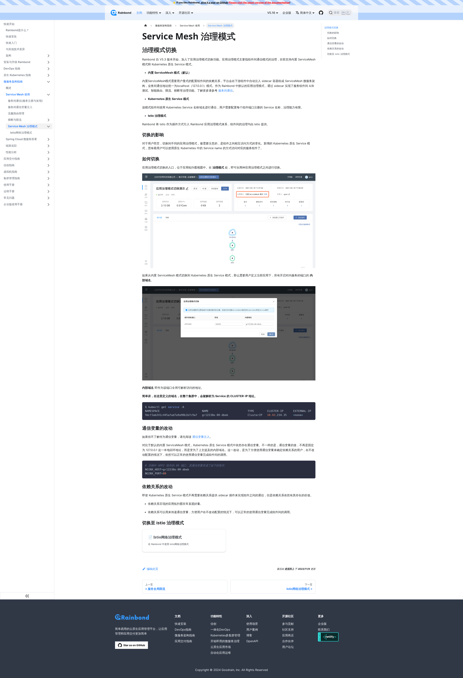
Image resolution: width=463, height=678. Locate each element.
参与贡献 (288, 624)
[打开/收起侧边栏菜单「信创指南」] (48, 165)
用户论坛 (288, 647)
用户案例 (252, 629)
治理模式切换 (331, 27)
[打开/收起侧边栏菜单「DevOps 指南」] (48, 69)
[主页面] (145, 25)
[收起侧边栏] (27, 595)
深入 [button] (168, 12)
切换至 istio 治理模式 (338, 54)
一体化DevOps (220, 629)
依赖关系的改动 (335, 48)
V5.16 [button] (271, 12)
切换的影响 (333, 32)
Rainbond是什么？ (17, 30)
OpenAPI (252, 641)
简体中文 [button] (306, 12)
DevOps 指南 (12, 68)
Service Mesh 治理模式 (22, 126)
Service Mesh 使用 (18, 94)
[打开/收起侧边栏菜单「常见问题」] (48, 198)
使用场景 (252, 624)
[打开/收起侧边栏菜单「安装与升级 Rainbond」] (48, 62)
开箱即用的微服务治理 (225, 641)
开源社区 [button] (184, 12)
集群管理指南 (12, 178)
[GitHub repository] (321, 13)
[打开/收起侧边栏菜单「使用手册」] (48, 185)
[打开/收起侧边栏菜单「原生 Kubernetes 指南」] (48, 75)
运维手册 (9, 191)
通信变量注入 (201, 437)
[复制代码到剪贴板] (311, 407)
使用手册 (9, 184)
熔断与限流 (15, 119)
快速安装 (11, 36)
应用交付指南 (12, 158)
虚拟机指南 (10, 171)
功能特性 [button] (152, 12)
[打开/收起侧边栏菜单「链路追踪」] (48, 146)
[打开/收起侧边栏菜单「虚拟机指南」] (48, 172)
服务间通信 (225, 90)
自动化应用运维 (221, 652)
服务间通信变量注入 (20, 107)
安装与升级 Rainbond (17, 62)
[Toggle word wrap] (304, 407)
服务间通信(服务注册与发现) (25, 101)
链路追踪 (11, 145)
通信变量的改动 (335, 43)
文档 (139, 12)
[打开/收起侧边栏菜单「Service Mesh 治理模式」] (48, 126)
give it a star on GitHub (214, 2)
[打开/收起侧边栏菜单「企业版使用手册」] (48, 204)
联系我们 (324, 629)
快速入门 (11, 43)
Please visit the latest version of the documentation (259, 2)
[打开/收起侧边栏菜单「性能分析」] (48, 152)
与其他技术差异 (15, 49)
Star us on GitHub (134, 645)
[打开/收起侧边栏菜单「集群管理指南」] (48, 178)
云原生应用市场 (221, 647)
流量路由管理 (16, 113)
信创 (213, 624)
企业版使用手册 (13, 204)
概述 (8, 88)
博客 (249, 635)
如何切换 (332, 38)
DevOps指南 (183, 629)
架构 (8, 55)
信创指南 (9, 165)
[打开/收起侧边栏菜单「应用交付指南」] (48, 159)
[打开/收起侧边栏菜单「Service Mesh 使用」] (48, 95)
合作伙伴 (288, 641)
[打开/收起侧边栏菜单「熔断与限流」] (48, 120)
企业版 (287, 12)
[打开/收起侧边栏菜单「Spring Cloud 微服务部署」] (48, 139)
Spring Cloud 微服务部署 (21, 139)
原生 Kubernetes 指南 (17, 75)
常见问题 (9, 197)
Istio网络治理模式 (21, 132)
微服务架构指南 (13, 81)
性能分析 (11, 152)
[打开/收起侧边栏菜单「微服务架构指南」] (48, 82)
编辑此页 (152, 569)
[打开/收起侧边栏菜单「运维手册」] (48, 191)
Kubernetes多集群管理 (225, 635)
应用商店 (288, 635)
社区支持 (288, 629)
